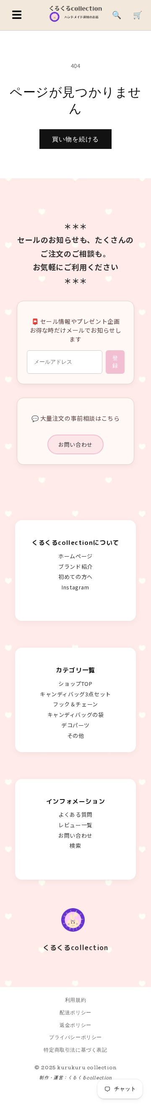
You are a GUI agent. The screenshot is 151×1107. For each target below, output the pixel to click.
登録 (115, 362)
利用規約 (75, 1000)
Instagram (75, 587)
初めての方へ (75, 577)
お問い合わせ (75, 444)
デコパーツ (75, 725)
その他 (75, 736)
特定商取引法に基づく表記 (75, 1050)
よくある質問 (75, 814)
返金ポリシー (75, 1025)
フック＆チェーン (75, 704)
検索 (75, 845)
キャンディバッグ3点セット (75, 694)
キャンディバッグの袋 (75, 715)
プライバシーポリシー (75, 1037)
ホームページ (75, 556)
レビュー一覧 (75, 825)
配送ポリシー (75, 1012)
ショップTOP (75, 684)
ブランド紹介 (75, 566)
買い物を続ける (75, 139)
